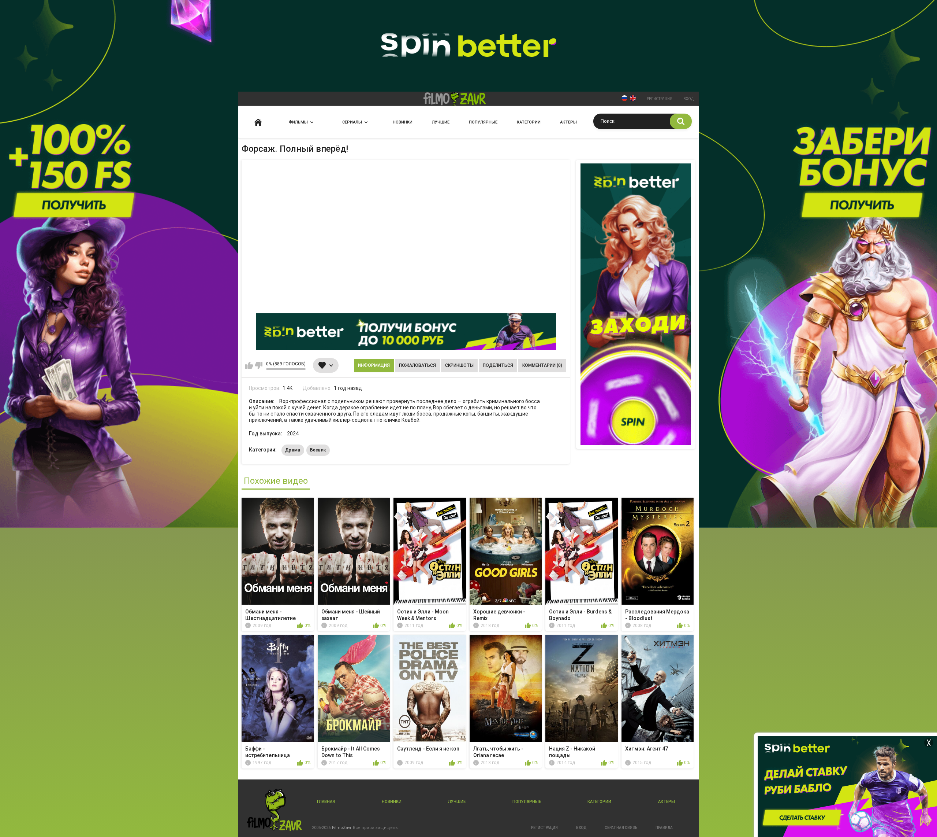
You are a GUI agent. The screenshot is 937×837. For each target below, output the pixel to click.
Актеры (568, 122)
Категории (529, 122)
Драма (292, 450)
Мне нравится (249, 365)
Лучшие (440, 122)
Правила (664, 828)
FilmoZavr (341, 827)
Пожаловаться (417, 365)
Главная (258, 122)
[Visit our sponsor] (406, 331)
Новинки (402, 122)
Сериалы (352, 122)
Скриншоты (459, 365)
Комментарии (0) (542, 365)
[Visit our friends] (636, 304)
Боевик (318, 450)
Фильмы (298, 122)
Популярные (483, 122)
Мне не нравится (258, 365)
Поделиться (498, 365)
